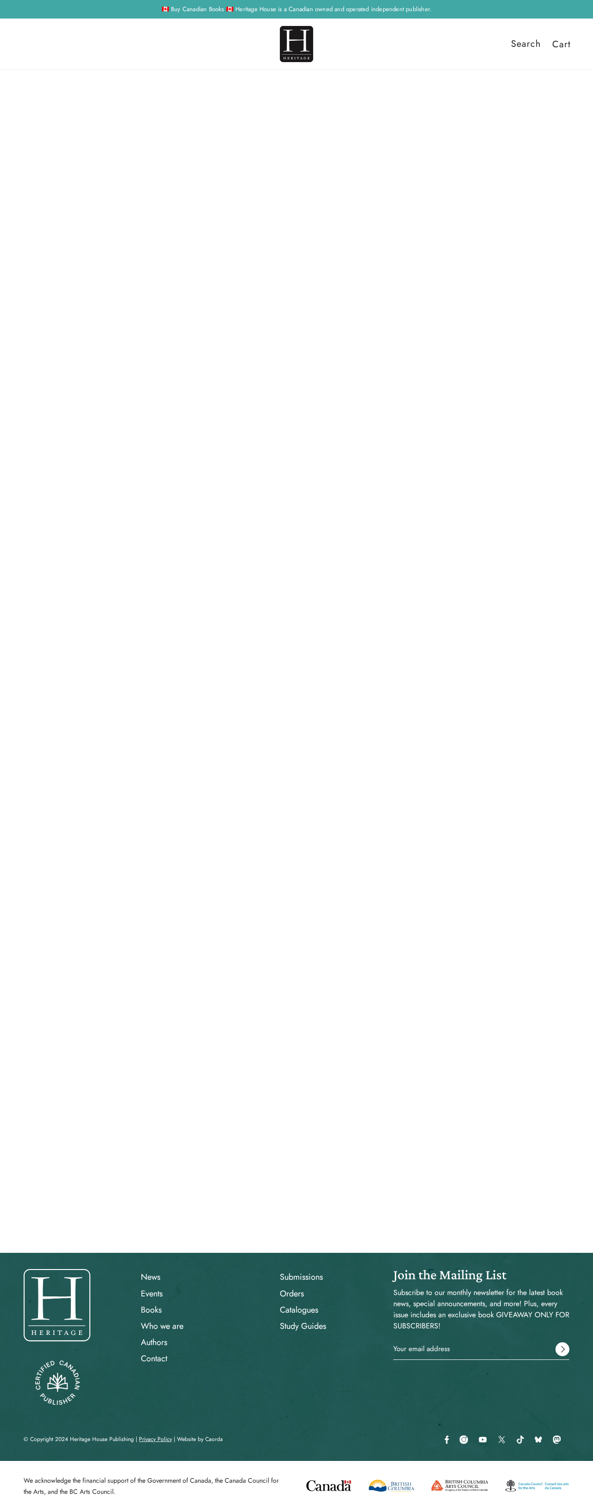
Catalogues (299, 1310)
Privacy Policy (155, 1439)
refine (121, 163)
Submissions (301, 1277)
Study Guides (303, 1326)
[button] (543, 163)
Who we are (162, 1326)
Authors (154, 1342)
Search (526, 44)
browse (44, 163)
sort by (84, 163)
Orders (292, 1294)
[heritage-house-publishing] (296, 44)
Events (152, 1294)
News (150, 1277)
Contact (154, 1358)
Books (151, 1310)
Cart (561, 44)
